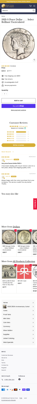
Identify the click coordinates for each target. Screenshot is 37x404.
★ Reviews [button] (35, 204)
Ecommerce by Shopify (9, 400)
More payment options (18, 110)
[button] (6, 66)
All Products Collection (24, 261)
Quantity (5, 90)
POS (21, 398)
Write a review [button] (18, 145)
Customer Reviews (7, 355)
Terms (3, 363)
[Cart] (30, 6)
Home (3, 16)
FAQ (3, 360)
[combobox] (18, 10)
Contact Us (5, 365)
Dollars (16, 227)
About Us (4, 358)
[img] (5, 157)
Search (4, 370)
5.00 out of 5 (23, 126)
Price (3, 68)
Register (4, 368)
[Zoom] (34, 59)
